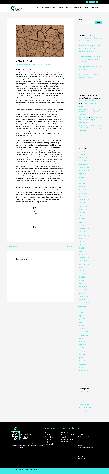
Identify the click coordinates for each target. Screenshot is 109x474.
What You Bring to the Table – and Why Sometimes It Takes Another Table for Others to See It (89, 59)
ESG (79, 395)
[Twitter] (87, 2)
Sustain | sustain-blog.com (86, 109)
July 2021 (81, 309)
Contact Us (94, 7)
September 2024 (83, 206)
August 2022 (82, 267)
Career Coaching (83, 391)
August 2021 (82, 306)
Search (80, 19)
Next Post (69, 246)
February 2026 (82, 158)
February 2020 (82, 364)
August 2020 (82, 345)
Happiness (81, 401)
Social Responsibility (85, 407)
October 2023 (82, 232)
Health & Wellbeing (84, 404)
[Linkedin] (93, 2)
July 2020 (81, 348)
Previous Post (12, 246)
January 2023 (82, 254)
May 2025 (81, 183)
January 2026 (82, 161)
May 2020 (81, 354)
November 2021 (83, 296)
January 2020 (82, 367)
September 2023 (83, 235)
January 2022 (82, 290)
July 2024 (81, 212)
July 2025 (81, 177)
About (54, 7)
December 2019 (83, 370)
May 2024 (81, 219)
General (80, 398)
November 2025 (83, 167)
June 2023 (81, 245)
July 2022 (81, 270)
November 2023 (83, 228)
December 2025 (83, 164)
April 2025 (81, 186)
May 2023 (81, 248)
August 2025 (82, 174)
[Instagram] (90, 2)
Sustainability (33, 64)
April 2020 (81, 358)
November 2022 (83, 257)
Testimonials (78, 7)
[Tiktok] (97, 2)
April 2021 (81, 319)
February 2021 (82, 325)
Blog (86, 7)
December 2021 (83, 293)
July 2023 (81, 241)
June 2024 (81, 216)
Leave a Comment (22, 64)
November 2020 (83, 335)
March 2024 (82, 222)
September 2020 (83, 341)
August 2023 (82, 238)
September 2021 (83, 303)
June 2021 (81, 312)
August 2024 (82, 209)
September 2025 (83, 170)
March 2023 (82, 251)
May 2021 (81, 316)
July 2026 (81, 151)
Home (38, 7)
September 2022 (83, 264)
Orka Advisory (46, 7)
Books (61, 7)
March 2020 (82, 361)
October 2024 (82, 203)
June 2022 (81, 274)
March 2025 (82, 190)
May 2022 (81, 277)
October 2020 (82, 338)
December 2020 (83, 332)
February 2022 (82, 287)
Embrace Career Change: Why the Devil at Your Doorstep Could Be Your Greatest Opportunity (89, 48)
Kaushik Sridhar (83, 117)
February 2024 (82, 225)
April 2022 (81, 280)
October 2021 (82, 299)
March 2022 (82, 283)
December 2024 (83, 196)
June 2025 (81, 180)
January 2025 (82, 193)
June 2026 (81, 154)
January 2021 (82, 328)
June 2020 (81, 351)
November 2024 (83, 199)
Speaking (68, 7)
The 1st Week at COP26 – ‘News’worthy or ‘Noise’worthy (89, 111)
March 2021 (82, 322)
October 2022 (82, 261)
